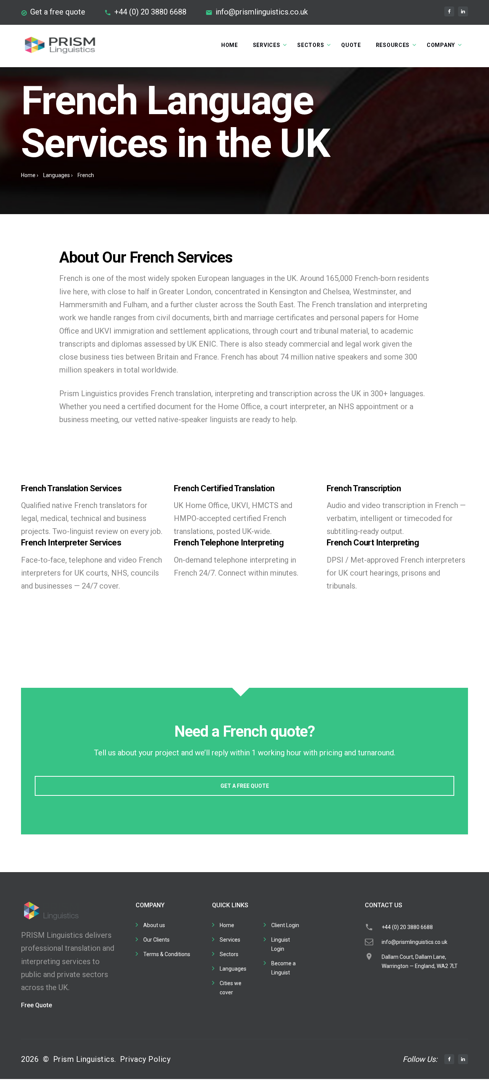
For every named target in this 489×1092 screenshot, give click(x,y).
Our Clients (156, 940)
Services (266, 45)
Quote (351, 45)
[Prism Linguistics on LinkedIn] (463, 11)
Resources (393, 45)
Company (441, 45)
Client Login (285, 925)
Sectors (310, 45)
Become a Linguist (283, 968)
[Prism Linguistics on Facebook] (449, 11)
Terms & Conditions (166, 954)
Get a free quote (57, 11)
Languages (56, 175)
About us (154, 925)
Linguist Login (280, 944)
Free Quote (36, 1005)
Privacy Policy (145, 1059)
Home (229, 45)
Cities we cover (230, 987)
